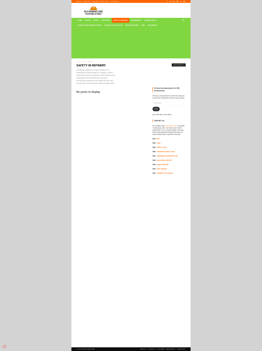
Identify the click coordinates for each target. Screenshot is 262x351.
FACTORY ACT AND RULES (113, 25)
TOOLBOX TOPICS (150, 20)
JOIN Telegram (162, 169)
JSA (158, 139)
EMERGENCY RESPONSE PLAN (167, 156)
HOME (80, 20)
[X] (180, 1)
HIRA (158, 143)
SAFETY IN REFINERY (120, 20)
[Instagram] (170, 1)
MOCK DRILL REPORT (164, 160)
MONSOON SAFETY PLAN (166, 152)
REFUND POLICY (104, 1)
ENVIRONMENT (136, 20)
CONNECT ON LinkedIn (165, 173)
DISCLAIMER (95, 1)
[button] (183, 20)
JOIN (156, 109)
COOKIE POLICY (114, 1)
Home (78, 61)
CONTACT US (87, 1)
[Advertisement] (128, 43)
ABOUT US (79, 1)
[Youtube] (184, 1)
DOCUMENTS (152, 25)
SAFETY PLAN (161, 147)
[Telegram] (177, 1)
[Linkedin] (174, 1)
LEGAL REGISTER (162, 164)
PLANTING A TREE (171, 126)
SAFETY (96, 20)
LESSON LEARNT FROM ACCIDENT (89, 25)
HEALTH (88, 20)
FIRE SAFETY (106, 20)
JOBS (143, 25)
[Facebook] (167, 1)
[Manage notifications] (4, 346)
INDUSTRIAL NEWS (132, 25)
